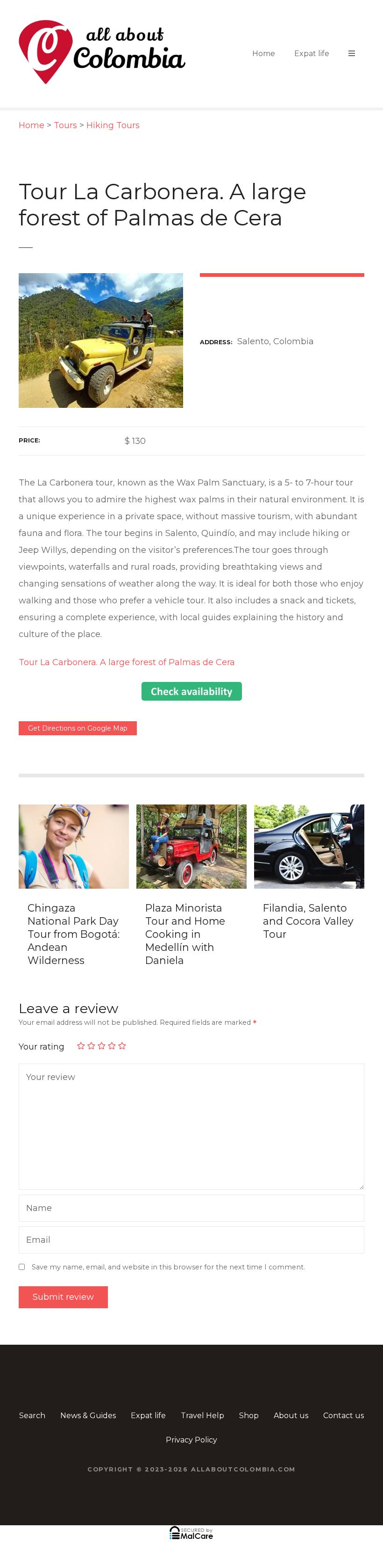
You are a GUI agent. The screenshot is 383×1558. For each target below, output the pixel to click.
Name (36, 1209)
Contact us (343, 1415)
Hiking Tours (113, 125)
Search (32, 1415)
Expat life (311, 53)
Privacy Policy (191, 1439)
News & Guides (88, 1415)
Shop (249, 1415)
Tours (65, 125)
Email (36, 1241)
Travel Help (202, 1415)
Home (263, 53)
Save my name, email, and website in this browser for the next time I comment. (168, 1267)
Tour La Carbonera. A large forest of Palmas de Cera (127, 662)
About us (291, 1415)
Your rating (43, 1047)
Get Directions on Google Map (78, 728)
